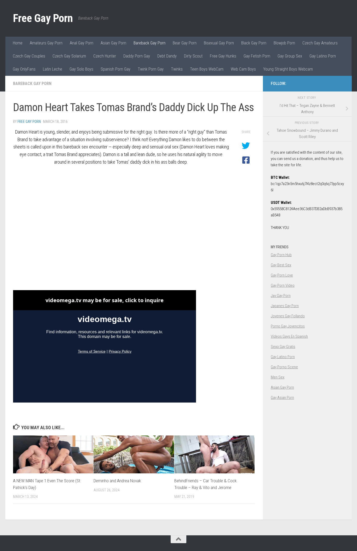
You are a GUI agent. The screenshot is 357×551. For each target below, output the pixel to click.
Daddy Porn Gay (136, 56)
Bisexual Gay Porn (219, 43)
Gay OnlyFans (24, 69)
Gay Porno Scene (284, 367)
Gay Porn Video (283, 285)
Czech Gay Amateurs (320, 43)
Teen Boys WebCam (206, 69)
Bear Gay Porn (185, 43)
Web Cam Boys (243, 69)
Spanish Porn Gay (115, 69)
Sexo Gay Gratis (283, 346)
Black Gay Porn (253, 43)
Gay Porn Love (282, 275)
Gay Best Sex (281, 265)
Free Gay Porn (43, 18)
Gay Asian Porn (282, 397)
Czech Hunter (104, 56)
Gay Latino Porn (322, 56)
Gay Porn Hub (281, 254)
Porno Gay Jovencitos (288, 326)
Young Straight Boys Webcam (288, 69)
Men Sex (277, 377)
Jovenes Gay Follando (288, 316)
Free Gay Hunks (223, 56)
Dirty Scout (193, 56)
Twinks (177, 69)
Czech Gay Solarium (69, 56)
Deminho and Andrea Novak (117, 480)
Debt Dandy (167, 56)
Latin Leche (52, 69)
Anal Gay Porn (81, 43)
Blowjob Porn (284, 43)
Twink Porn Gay (151, 69)
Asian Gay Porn (113, 43)
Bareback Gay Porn (149, 43)
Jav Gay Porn (281, 295)
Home (17, 43)
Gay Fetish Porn (257, 56)
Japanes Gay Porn (285, 305)
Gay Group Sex (290, 56)
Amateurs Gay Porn (46, 43)
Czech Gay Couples (29, 56)
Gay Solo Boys (81, 69)
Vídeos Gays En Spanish (289, 336)
